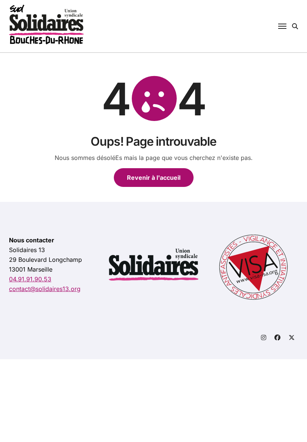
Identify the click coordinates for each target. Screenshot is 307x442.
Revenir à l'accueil (153, 177)
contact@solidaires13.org (44, 289)
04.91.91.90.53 (30, 279)
